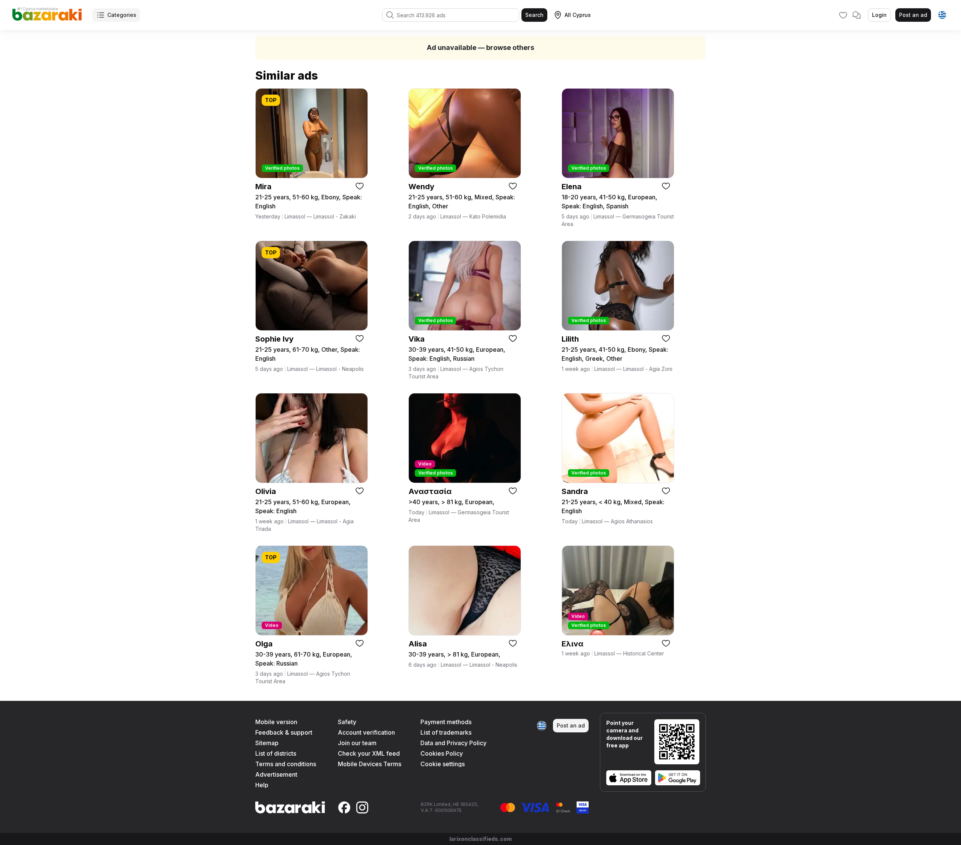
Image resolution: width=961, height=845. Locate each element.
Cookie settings (442, 764)
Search (534, 15)
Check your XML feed (369, 753)
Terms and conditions (285, 764)
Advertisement (276, 774)
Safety (347, 722)
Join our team (357, 743)
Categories (121, 15)
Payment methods (445, 722)
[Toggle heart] (359, 186)
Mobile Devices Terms (369, 764)
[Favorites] (843, 15)
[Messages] (856, 15)
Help (261, 785)
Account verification (366, 732)
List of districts (275, 753)
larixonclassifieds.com (480, 839)
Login (879, 15)
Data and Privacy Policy (453, 743)
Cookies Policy (441, 753)
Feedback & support (283, 732)
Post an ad (913, 15)
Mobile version (276, 722)
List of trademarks (445, 732)
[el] (942, 15)
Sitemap (267, 743)
